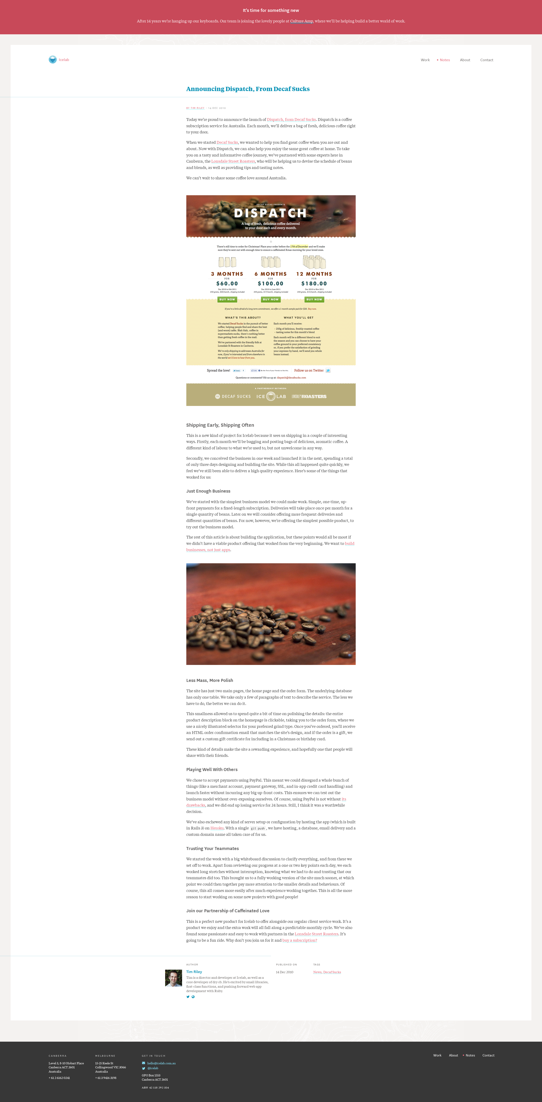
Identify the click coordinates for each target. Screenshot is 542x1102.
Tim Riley (194, 971)
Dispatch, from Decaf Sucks (291, 119)
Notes (445, 59)
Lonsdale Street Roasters (233, 161)
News (317, 971)
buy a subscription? (299, 940)
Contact (486, 59)
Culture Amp (301, 21)
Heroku (217, 828)
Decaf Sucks (227, 142)
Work (425, 59)
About (465, 59)
